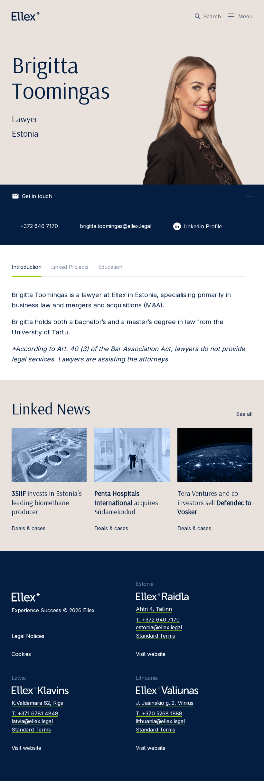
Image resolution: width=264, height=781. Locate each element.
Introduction (27, 267)
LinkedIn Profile (203, 226)
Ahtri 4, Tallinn (154, 609)
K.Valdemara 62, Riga (37, 703)
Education (110, 267)
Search (212, 16)
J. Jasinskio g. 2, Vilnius (164, 703)
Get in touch (37, 196)
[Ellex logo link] (26, 16)
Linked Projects (70, 267)
